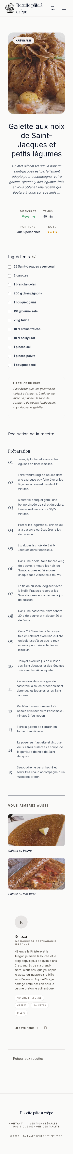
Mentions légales (43, 1123)
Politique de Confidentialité (36, 1126)
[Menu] (64, 8)
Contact (16, 1123)
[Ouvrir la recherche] (53, 8)
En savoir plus (24, 1027)
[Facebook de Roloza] (45, 1027)
